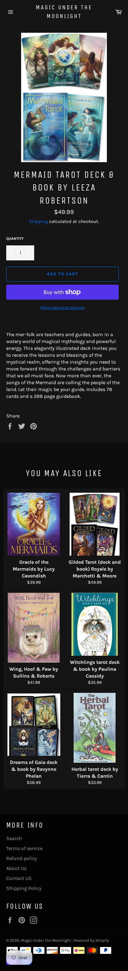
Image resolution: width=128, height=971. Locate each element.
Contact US (19, 878)
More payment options (62, 307)
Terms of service (24, 848)
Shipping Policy (23, 888)
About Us (16, 868)
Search (14, 838)
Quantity (15, 238)
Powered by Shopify (91, 940)
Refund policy (21, 858)
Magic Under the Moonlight (64, 12)
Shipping (38, 221)
